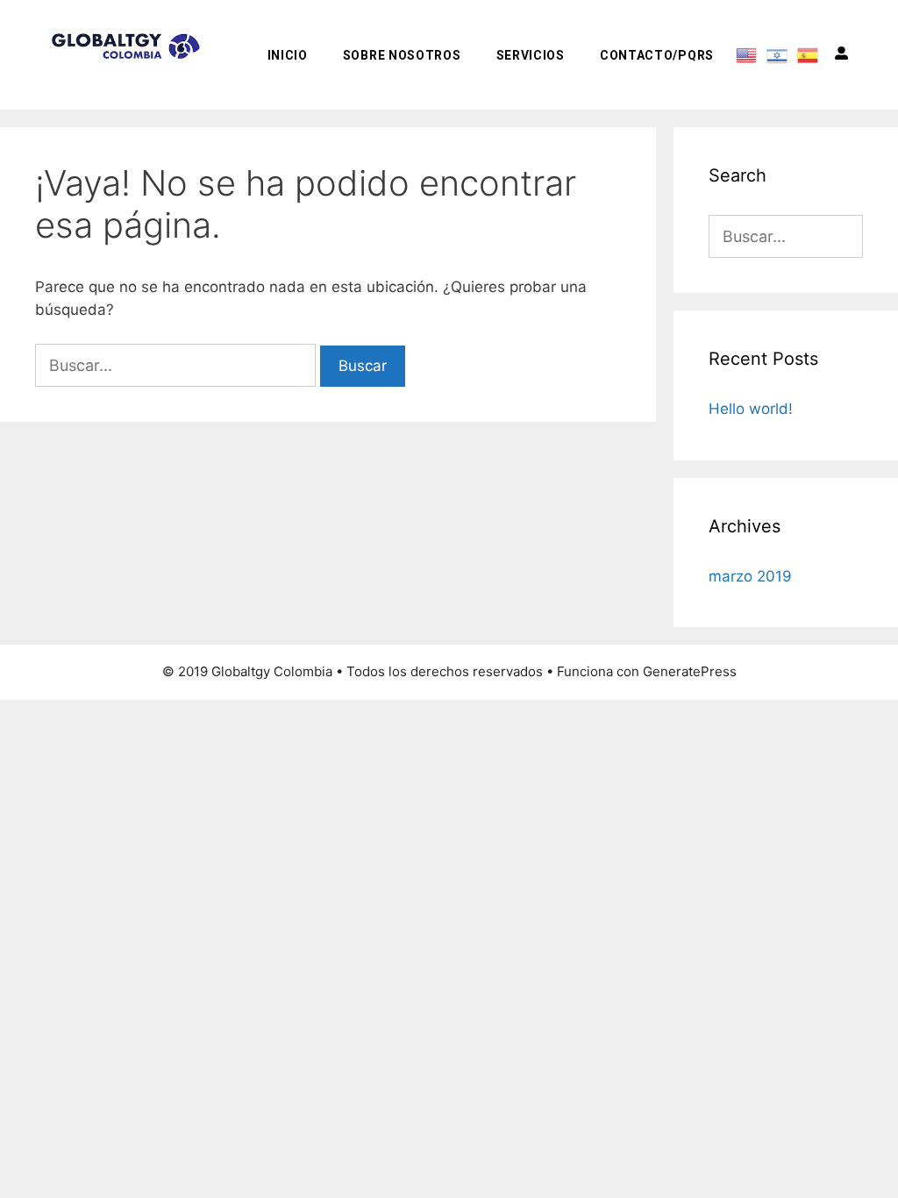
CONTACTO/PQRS (657, 55)
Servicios (530, 55)
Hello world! (751, 408)
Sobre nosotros (402, 55)
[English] (746, 54)
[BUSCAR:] (177, 365)
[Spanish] (808, 54)
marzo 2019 (750, 576)
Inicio (287, 55)
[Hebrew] (777, 54)
